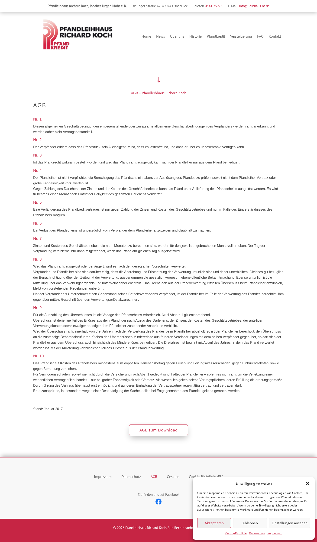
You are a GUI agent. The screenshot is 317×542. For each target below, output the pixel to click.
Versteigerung (241, 37)
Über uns (177, 37)
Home (146, 37)
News (160, 37)
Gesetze (173, 476)
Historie (195, 37)
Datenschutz (257, 533)
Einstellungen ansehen (289, 523)
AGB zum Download (158, 430)
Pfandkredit (216, 37)
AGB (154, 476)
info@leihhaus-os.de (254, 6)
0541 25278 (214, 6)
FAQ (260, 37)
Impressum (275, 533)
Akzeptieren (214, 523)
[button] (307, 483)
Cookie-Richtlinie (236, 533)
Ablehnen (250, 523)
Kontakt (275, 37)
